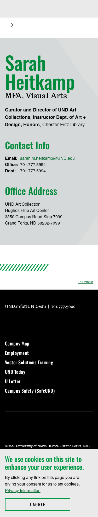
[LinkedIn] (46, 321)
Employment (17, 352)
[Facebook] (33, 321)
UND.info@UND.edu (26, 307)
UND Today (15, 371)
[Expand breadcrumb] (12, 25)
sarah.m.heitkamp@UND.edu (47, 158)
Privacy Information (23, 490)
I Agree (50, 504)
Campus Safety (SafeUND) (30, 390)
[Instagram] (21, 321)
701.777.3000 (63, 307)
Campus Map (17, 343)
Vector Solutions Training (29, 362)
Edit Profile (85, 281)
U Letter (13, 381)
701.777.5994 (33, 164)
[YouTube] (8, 321)
